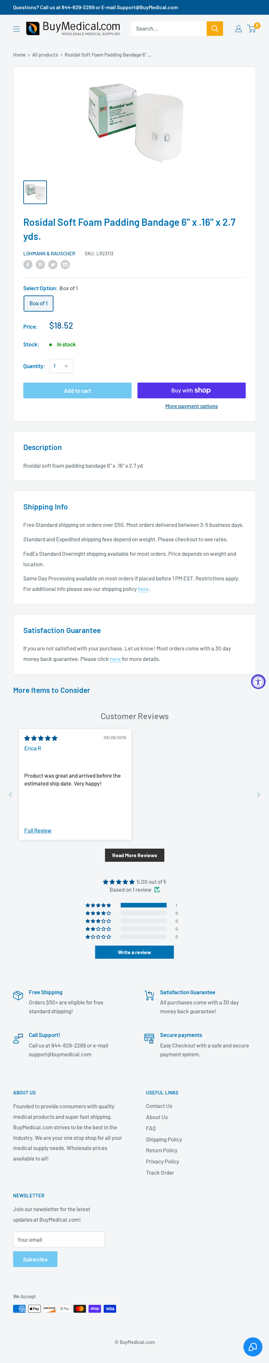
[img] (40, 738)
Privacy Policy (162, 1161)
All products (45, 55)
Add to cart (77, 390)
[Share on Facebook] (27, 264)
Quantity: (34, 366)
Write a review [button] (134, 952)
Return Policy (161, 1150)
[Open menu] (16, 29)
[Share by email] (65, 264)
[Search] (215, 28)
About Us (157, 1117)
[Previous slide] (10, 794)
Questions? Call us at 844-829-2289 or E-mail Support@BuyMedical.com (95, 7)
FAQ (151, 1128)
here (143, 588)
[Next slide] (258, 794)
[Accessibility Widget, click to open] (258, 681)
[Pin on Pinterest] (40, 264)
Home (19, 55)
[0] (252, 29)
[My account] (238, 28)
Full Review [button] (38, 830)
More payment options (191, 406)
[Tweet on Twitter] (52, 264)
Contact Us (159, 1105)
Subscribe (35, 1259)
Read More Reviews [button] (134, 855)
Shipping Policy (164, 1139)
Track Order (160, 1172)
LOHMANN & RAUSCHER (49, 253)
